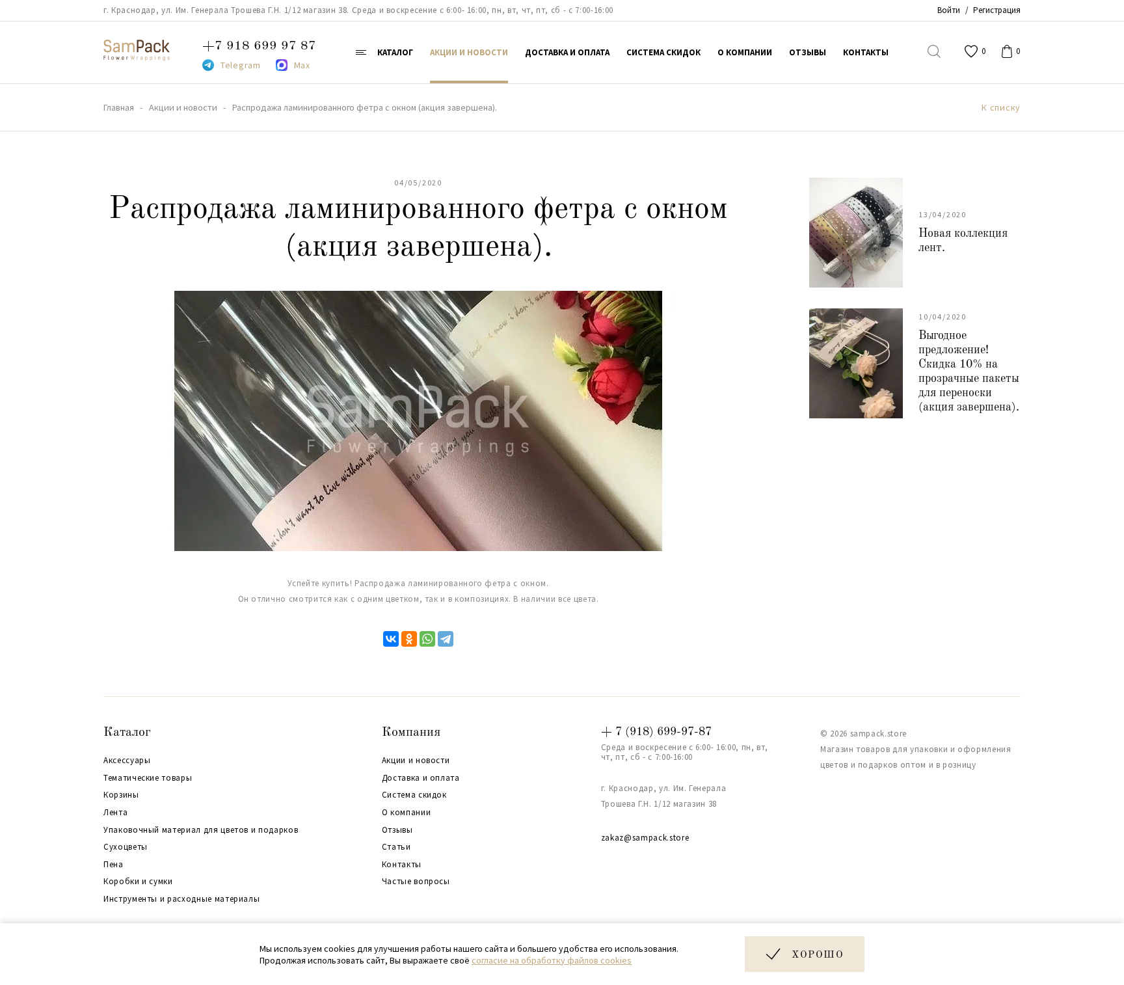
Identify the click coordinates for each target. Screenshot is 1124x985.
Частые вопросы (416, 881)
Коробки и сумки (138, 881)
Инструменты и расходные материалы (181, 899)
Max (302, 65)
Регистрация (997, 10)
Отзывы (397, 830)
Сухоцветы (125, 847)
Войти (948, 10)
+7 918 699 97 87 (259, 46)
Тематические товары (147, 778)
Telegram (241, 65)
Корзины (121, 795)
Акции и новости (416, 760)
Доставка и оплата (421, 778)
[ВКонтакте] (391, 639)
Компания (411, 732)
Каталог (127, 732)
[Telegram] (445, 639)
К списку (1001, 107)
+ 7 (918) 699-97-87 (656, 732)
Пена (113, 864)
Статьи (396, 847)
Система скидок (414, 795)
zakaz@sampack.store (645, 837)
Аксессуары (127, 760)
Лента (115, 812)
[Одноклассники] (409, 639)
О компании (406, 812)
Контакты (401, 864)
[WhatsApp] (427, 639)
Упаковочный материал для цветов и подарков (200, 830)
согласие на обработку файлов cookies (552, 960)
